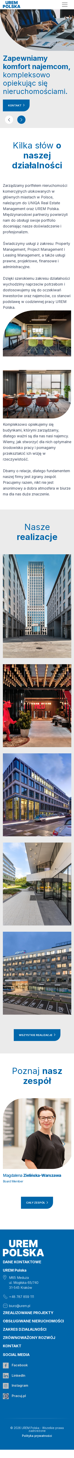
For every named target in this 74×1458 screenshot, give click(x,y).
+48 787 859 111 (21, 1297)
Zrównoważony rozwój (29, 1337)
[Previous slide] (10, 1144)
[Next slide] (64, 1144)
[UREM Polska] (11, 4)
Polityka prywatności (37, 1435)
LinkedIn (18, 1375)
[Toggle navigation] (64, 4)
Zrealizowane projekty (28, 1313)
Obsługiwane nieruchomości (33, 1321)
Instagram (19, 1386)
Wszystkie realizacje (36, 1035)
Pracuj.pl (18, 1396)
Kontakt (15, 105)
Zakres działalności (24, 1329)
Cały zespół (36, 1202)
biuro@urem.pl (19, 1306)
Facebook (19, 1365)
